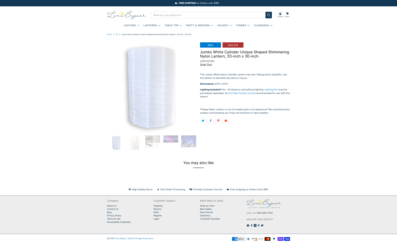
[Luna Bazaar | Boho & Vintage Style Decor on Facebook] (251, 226)
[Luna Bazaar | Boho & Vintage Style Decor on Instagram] (255, 226)
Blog (109, 212)
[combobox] (208, 15)
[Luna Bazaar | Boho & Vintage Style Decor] (126, 15)
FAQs (156, 212)
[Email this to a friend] (226, 121)
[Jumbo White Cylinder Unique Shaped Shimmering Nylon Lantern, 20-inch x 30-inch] (152, 87)
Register (158, 215)
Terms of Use (113, 218)
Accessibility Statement (119, 222)
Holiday (222, 25)
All (117, 34)
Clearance (205, 215)
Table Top (172, 25)
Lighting (130, 25)
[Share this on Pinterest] (218, 121)
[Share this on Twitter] (203, 121)
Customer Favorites (210, 218)
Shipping (158, 205)
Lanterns (150, 25)
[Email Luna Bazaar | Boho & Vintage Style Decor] (248, 226)
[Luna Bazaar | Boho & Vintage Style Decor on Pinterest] (258, 226)
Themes (241, 25)
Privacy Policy (114, 215)
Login (156, 218)
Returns (157, 209)
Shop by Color (207, 205)
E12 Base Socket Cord (240, 93)
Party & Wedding (198, 25)
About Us (111, 205)
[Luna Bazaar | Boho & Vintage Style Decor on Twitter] (262, 226)
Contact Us (112, 209)
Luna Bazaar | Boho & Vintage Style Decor (134, 238)
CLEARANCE (261, 25)
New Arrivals (206, 212)
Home (109, 34)
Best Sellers (206, 209)
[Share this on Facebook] (211, 121)
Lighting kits (271, 89)
